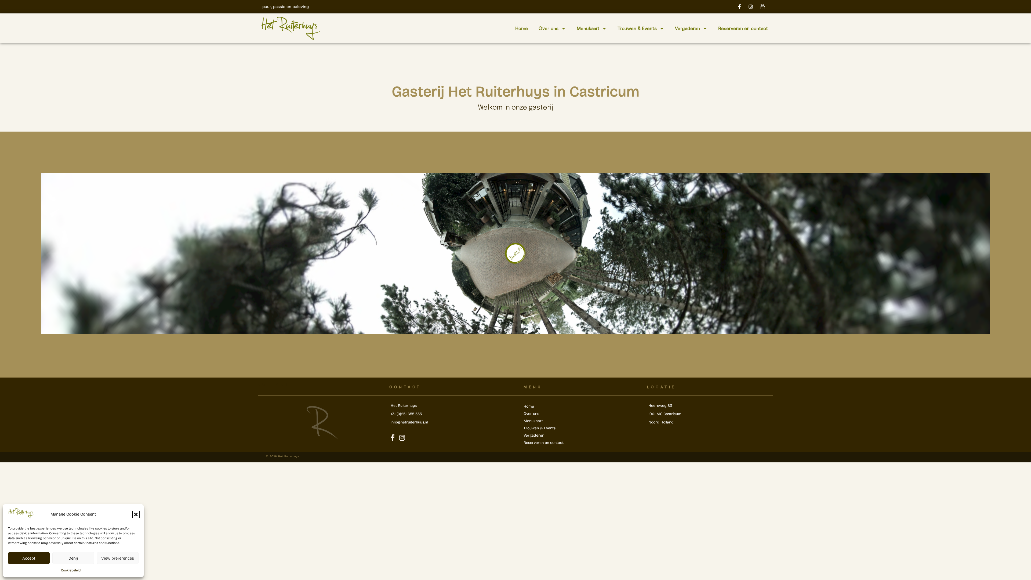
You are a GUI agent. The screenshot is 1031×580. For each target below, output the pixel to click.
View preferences (117, 558)
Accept (28, 558)
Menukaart (588, 28)
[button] (136, 514)
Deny (73, 558)
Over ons (548, 28)
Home (521, 28)
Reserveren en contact (743, 28)
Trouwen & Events (637, 28)
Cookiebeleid (71, 570)
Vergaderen (687, 28)
